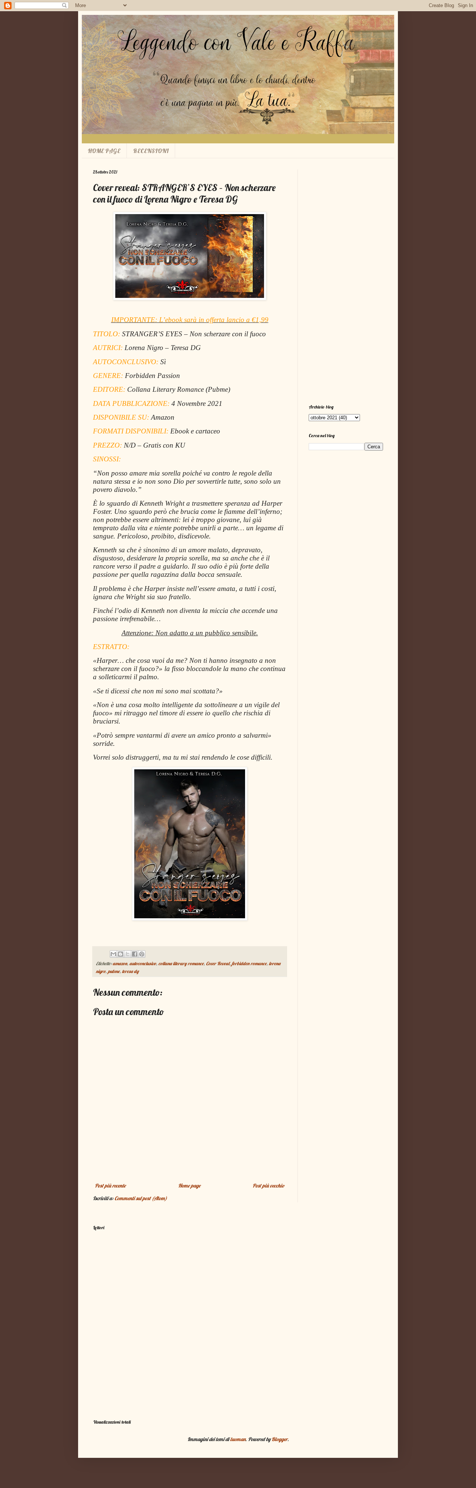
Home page (189, 1185)
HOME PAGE (104, 151)
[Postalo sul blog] (120, 954)
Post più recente (110, 1185)
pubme (114, 971)
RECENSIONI (151, 151)
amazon (120, 963)
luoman (237, 1439)
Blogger (279, 1439)
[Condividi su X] (127, 954)
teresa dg (130, 971)
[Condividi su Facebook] (134, 954)
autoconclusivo (142, 963)
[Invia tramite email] (113, 954)
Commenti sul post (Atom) (141, 1198)
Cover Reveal (217, 963)
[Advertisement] (346, 281)
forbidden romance (249, 963)
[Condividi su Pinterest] (141, 954)
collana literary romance (181, 963)
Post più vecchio (268, 1185)
